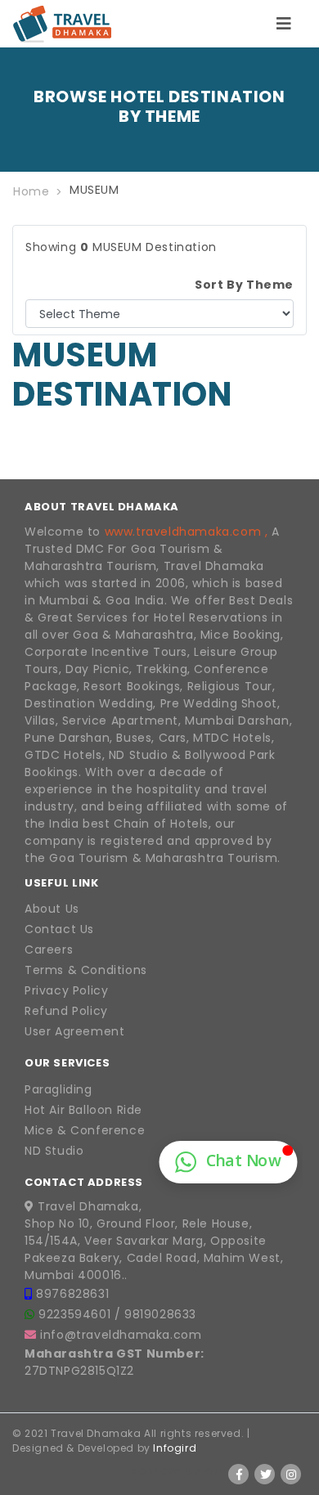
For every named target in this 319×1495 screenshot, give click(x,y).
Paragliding (58, 1089)
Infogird (174, 1448)
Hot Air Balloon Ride (83, 1110)
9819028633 (160, 1314)
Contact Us (59, 929)
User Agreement (74, 1031)
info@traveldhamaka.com (120, 1335)
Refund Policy (66, 1011)
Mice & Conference (85, 1130)
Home (31, 191)
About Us (52, 908)
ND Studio (54, 1151)
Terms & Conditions (86, 970)
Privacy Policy (66, 990)
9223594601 (76, 1314)
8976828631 (72, 1294)
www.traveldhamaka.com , (186, 531)
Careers (49, 949)
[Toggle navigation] (284, 23)
